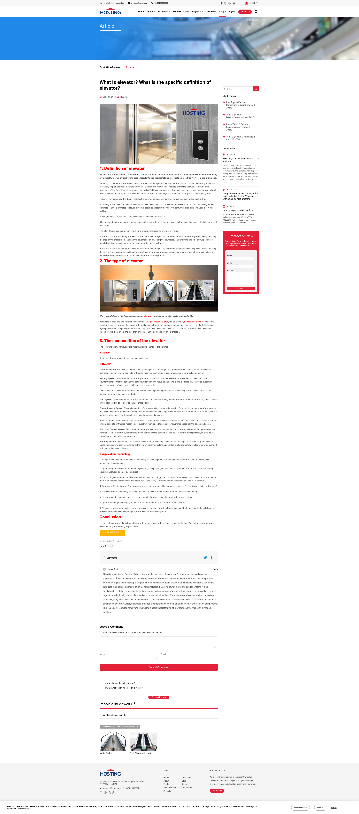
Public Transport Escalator (141, 753)
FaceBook (212, 557)
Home (166, 777)
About (166, 781)
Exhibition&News (110, 67)
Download (186, 777)
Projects (167, 791)
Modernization (170, 787)
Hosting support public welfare (238, 210)
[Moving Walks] (113, 741)
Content (102, 633)
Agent (184, 784)
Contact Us (245, 11)
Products (168, 784)
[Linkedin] (229, 3)
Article (130, 67)
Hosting (123, 97)
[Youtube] (234, 3)
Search (255, 84)
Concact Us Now (159, 697)
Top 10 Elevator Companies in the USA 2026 (240, 138)
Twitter (205, 557)
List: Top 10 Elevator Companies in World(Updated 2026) (240, 105)
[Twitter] (225, 3)
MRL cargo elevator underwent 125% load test (241, 159)
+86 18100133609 (161, 3)
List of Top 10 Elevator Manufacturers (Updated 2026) (238, 127)
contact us (112, 3)
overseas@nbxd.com (139, 3)
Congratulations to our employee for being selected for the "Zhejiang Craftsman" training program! (240, 196)
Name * (104, 654)
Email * (165, 654)
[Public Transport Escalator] (143, 741)
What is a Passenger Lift (114, 715)
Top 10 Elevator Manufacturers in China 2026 (240, 116)
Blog (184, 781)
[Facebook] (221, 3)
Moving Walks (106, 753)
